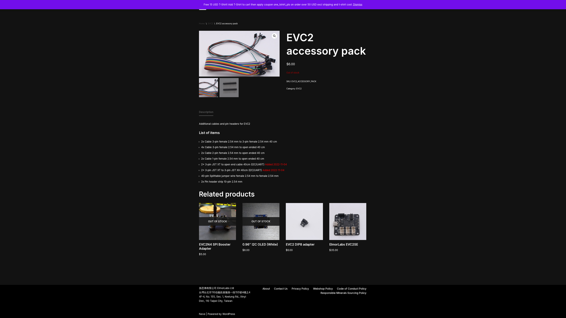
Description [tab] (206, 112)
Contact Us (281, 288)
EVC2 (210, 23)
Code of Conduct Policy (351, 288)
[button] (274, 36)
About (266, 288)
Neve (202, 314)
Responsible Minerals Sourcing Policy (343, 293)
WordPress (228, 314)
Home (202, 23)
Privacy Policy (300, 288)
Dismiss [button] (357, 4)
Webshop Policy (323, 288)
